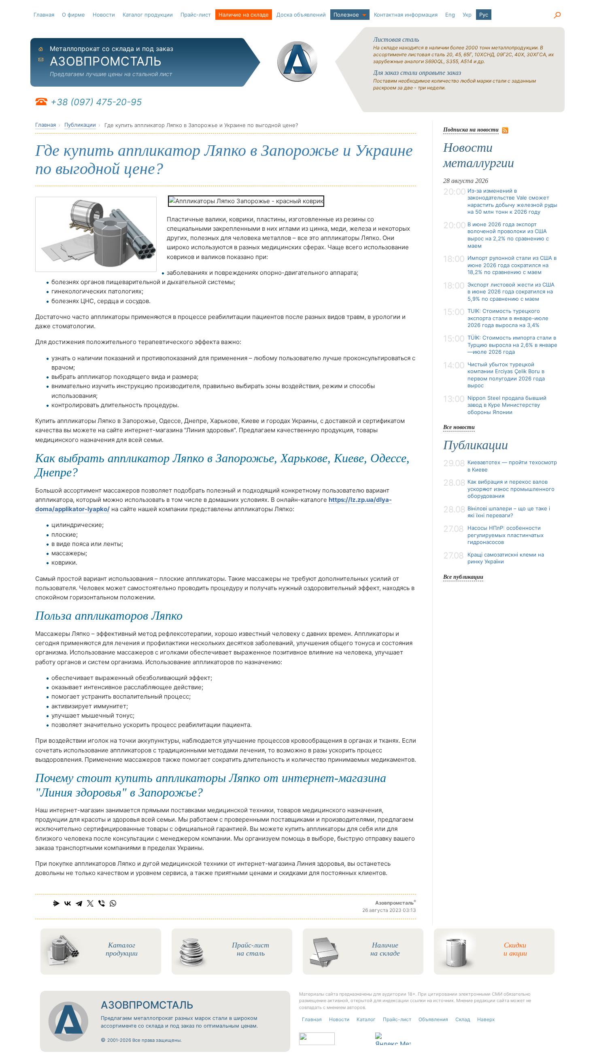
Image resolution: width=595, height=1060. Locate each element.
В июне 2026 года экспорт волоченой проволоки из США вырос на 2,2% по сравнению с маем (508, 235)
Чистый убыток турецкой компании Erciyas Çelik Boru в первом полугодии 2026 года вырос (506, 375)
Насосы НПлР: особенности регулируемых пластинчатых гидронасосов (506, 535)
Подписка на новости (471, 129)
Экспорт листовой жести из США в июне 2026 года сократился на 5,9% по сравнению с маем (511, 291)
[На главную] (297, 61)
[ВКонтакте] (67, 903)
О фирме (73, 14)
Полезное (346, 14)
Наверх (486, 1019)
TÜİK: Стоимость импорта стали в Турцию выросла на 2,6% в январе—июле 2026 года (512, 344)
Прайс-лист (196, 14)
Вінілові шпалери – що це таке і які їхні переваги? (509, 512)
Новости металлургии (478, 155)
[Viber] (101, 903)
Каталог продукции (148, 14)
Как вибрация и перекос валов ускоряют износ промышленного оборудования (511, 488)
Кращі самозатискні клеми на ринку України (506, 558)
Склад (462, 1019)
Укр (467, 14)
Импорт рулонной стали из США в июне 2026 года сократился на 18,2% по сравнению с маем (512, 265)
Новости (104, 14)
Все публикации (463, 576)
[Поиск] (557, 15)
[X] (90, 903)
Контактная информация (406, 14)
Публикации (80, 124)
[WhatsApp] (113, 903)
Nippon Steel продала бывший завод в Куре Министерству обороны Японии (507, 405)
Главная (44, 14)
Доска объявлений (301, 14)
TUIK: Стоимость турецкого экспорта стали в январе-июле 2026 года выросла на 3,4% (508, 318)
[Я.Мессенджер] (56, 903)
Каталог (366, 1019)
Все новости (459, 427)
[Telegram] (79, 903)
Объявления (433, 1019)
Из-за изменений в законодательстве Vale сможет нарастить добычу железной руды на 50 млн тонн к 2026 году (512, 201)
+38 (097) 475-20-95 (96, 102)
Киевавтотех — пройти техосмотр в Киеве (512, 466)
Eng (450, 14)
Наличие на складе (244, 14)
